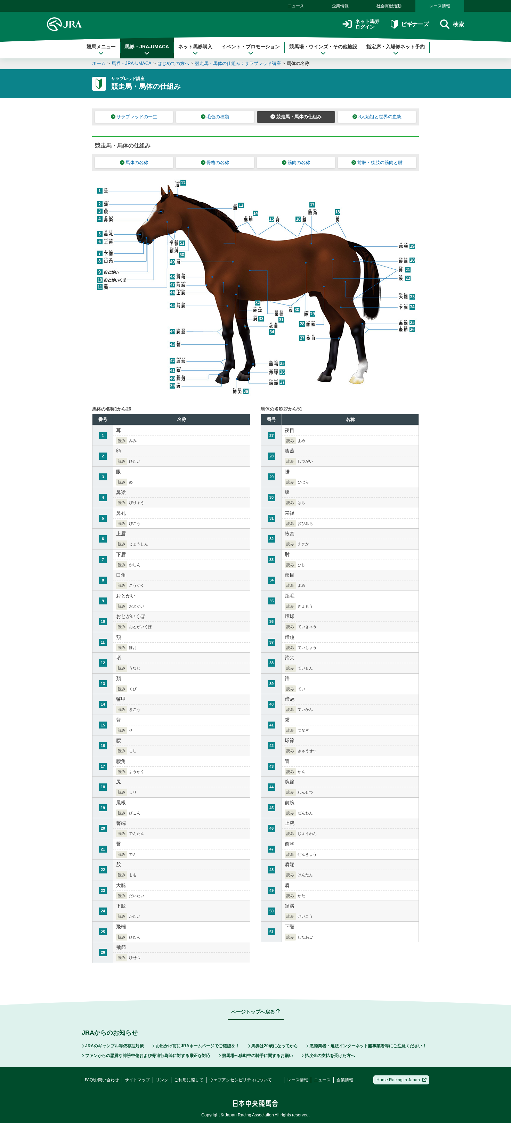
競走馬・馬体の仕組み (299, 116)
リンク (162, 1079)
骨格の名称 (217, 162)
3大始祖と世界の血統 (380, 116)
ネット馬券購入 (195, 46)
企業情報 (340, 5)
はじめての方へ (173, 63)
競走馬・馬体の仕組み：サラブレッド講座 (238, 63)
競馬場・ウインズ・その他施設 (323, 46)
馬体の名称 (298, 63)
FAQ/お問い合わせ (102, 1079)
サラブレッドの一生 (136, 116)
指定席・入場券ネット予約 (395, 46)
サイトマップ (137, 1079)
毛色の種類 (217, 116)
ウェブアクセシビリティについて (240, 1079)
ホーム (99, 63)
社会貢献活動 (389, 5)
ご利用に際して (188, 1079)
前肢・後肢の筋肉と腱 (380, 162)
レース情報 (439, 5)
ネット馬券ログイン (367, 24)
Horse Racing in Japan (398, 1079)
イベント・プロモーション (250, 46)
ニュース (295, 5)
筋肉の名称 (298, 162)
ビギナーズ (415, 24)
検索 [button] (458, 24)
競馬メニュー (101, 46)
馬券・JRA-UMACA (147, 46)
